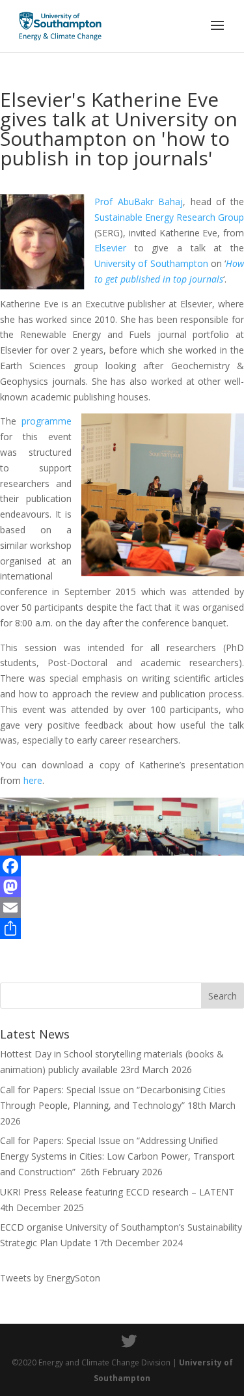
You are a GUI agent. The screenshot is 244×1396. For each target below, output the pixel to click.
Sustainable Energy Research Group (169, 217)
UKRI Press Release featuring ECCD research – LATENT (117, 1192)
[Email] (122, 907)
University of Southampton (151, 263)
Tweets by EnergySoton (50, 1278)
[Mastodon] (122, 886)
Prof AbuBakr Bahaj (138, 201)
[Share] (122, 928)
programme (46, 421)
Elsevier (110, 248)
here (32, 780)
